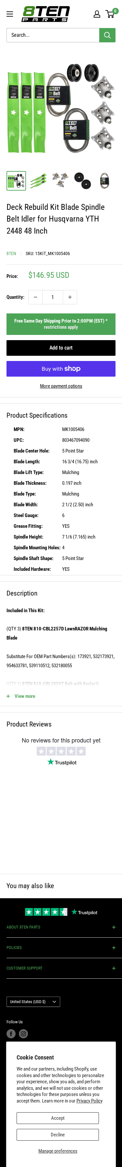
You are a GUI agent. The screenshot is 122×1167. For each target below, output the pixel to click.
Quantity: (15, 297)
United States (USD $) (28, 1001)
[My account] (97, 14)
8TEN (11, 253)
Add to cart (61, 348)
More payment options (61, 386)
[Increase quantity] (70, 297)
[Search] (107, 35)
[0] (110, 14)
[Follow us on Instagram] (23, 1033)
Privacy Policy (89, 1101)
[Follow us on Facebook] (11, 1033)
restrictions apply (61, 327)
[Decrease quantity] (35, 297)
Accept (57, 1118)
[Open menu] (10, 14)
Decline (58, 1135)
